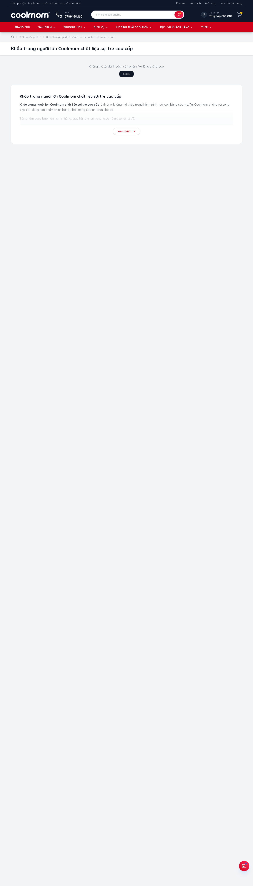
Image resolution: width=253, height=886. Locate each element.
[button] (137, 15)
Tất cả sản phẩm (30, 37)
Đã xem (181, 3)
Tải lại (126, 74)
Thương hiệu (73, 27)
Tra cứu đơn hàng (231, 3)
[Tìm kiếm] (178, 14)
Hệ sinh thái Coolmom (132, 27)
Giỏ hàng (210, 3)
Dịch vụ (99, 27)
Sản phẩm (45, 27)
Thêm (204, 27)
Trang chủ (22, 27)
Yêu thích (195, 3)
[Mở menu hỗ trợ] (244, 866)
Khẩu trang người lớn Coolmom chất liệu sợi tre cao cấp (80, 37)
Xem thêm (124, 131)
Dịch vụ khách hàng (174, 27)
